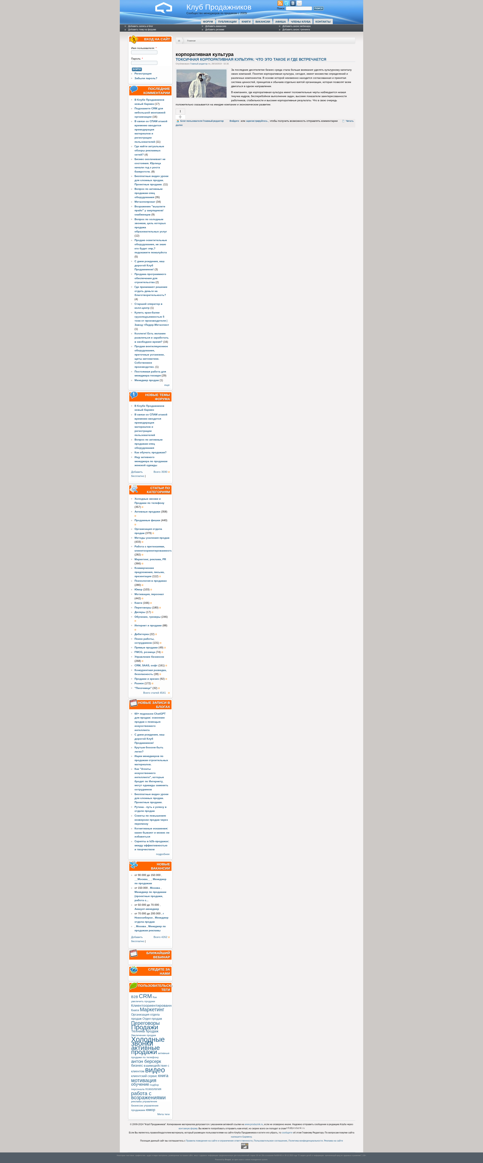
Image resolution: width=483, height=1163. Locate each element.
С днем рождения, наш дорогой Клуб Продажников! (150, 265)
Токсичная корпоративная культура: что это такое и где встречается (251, 59)
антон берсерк (146, 1061)
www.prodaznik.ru (254, 1124)
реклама (136, 1101)
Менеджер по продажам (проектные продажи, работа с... (150, 896)
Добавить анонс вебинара (296, 26)
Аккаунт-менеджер (147, 909)
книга (163, 1075)
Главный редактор (199, 64)
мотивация (143, 1080)
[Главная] (166, 12)
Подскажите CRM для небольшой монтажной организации (150, 112)
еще (167, 385)
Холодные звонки (148, 1041)
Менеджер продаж (147, 380)
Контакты (323, 21)
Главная (191, 41)
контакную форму (188, 1128)
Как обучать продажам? (151, 452)
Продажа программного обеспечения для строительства (150, 278)
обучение (140, 1084)
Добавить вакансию (215, 26)
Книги (246, 21)
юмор (150, 1110)
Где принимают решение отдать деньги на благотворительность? (151, 291)
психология (153, 1089)
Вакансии (262, 21)
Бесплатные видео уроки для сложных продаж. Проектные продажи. (151, 180)
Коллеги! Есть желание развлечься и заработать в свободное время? (152, 337)
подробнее (163, 854)
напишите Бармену (241, 1136)
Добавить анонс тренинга (296, 29)
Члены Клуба (301, 21)
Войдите (234, 121)
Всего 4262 (160, 937)
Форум (208, 21)
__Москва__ (143, 879)
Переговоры (145, 1023)
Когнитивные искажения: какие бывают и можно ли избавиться (152, 832)
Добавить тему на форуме (142, 29)
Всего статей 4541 (154, 692)
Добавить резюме (214, 29)
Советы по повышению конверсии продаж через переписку (151, 819)
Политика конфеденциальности (305, 1140)
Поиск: (281, 8)
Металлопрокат (145, 201)
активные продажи (145, 1049)
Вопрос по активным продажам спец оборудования (148, 193)
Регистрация (143, 73)
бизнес (137, 1065)
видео (155, 1070)
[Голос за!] (180, 117)
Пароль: (137, 58)
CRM (145, 996)
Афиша (280, 21)
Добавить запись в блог (140, 26)
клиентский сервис (144, 1076)
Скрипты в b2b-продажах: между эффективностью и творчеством (152, 845)
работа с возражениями (148, 1095)
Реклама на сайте (333, 1140)
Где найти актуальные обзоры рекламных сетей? (149, 150)
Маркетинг (152, 1009)
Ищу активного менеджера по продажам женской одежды (151, 461)
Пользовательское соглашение (270, 1140)
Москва (155, 887)
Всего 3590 (160, 471)
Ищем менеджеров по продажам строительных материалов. (151, 760)
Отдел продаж (152, 1018)
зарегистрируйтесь (257, 121)
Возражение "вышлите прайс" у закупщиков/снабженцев (150, 210)
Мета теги (163, 1114)
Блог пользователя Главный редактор (202, 121)
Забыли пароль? (146, 78)
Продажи (144, 1027)
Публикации (227, 21)
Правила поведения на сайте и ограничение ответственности (219, 1140)
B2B (134, 997)
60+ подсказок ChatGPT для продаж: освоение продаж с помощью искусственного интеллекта (150, 722)
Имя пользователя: (144, 48)
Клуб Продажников (218, 7)
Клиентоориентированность (155, 1005)
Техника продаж (144, 1031)
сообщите (287, 1132)
